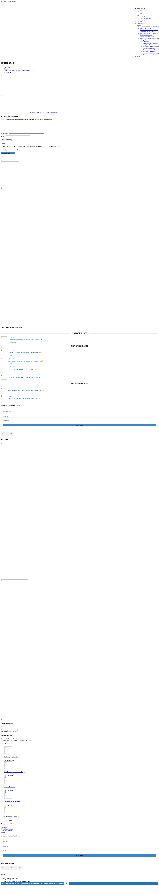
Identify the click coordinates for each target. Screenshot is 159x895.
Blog (138, 15)
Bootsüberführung (141, 23)
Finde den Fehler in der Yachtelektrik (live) (23, 398)
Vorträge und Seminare (141, 16)
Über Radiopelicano (141, 8)
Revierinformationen (144, 41)
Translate (14, 731)
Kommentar (5, 133)
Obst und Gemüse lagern (145, 28)
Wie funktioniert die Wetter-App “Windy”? (149, 30)
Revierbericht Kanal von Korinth (147, 31)
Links (141, 13)
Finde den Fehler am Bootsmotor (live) (21, 369)
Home (6, 69)
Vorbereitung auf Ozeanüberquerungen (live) (24, 352)
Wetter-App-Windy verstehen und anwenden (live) (25, 390)
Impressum (4, 827)
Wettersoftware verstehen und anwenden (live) (25, 361)
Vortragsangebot (143, 20)
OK (66, 883)
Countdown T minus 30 (11, 816)
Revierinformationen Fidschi (149, 48)
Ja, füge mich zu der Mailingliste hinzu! (14, 150)
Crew (141, 10)
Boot (141, 11)
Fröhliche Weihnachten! (11, 757)
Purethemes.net (12, 881)
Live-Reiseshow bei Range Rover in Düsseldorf (24, 340)
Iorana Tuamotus (9, 787)
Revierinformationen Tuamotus (150, 51)
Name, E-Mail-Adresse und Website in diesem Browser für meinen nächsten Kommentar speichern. (32, 146)
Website (3, 143)
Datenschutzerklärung (7, 829)
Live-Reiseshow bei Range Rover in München (23, 377)
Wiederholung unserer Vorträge (14, 772)
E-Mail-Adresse (6, 139)
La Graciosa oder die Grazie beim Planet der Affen (19, 70)
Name (3, 136)
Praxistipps (139, 25)
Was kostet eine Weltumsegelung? (147, 36)
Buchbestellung (140, 21)
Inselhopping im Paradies (12, 801)
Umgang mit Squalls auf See (146, 35)
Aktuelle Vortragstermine (145, 18)
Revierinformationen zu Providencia (151, 46)
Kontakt (138, 56)
